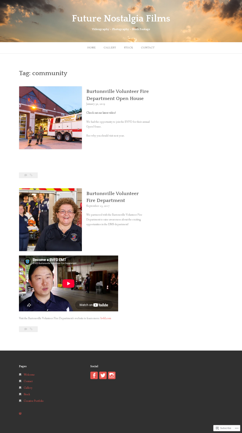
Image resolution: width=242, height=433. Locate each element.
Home (91, 47)
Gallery (110, 47)
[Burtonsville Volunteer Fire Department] (31, 329)
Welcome (29, 375)
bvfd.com (105, 318)
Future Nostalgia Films (121, 18)
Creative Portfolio (34, 401)
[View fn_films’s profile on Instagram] (112, 375)
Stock (128, 47)
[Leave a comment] (26, 175)
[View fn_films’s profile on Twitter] (103, 375)
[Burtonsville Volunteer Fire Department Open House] (31, 175)
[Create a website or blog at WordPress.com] (20, 414)
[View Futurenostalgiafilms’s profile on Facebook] (94, 375)
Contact (148, 47)
